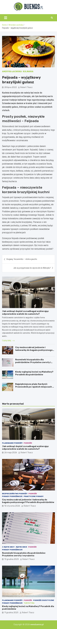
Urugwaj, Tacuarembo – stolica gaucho (21, 259)
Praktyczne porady (33, 496)
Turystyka (29, 603)
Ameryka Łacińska (12, 71)
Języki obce (21, 547)
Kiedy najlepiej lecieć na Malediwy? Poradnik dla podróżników (34, 373)
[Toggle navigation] (5, 17)
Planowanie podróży (12, 443)
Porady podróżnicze (12, 496)
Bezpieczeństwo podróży (14, 494)
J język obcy (8, 547)
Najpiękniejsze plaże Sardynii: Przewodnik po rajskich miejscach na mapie (35, 387)
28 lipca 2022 (10, 87)
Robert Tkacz (26, 87)
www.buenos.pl (37, 624)
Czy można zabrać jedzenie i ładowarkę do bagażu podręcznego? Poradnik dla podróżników (34, 350)
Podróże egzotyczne (43, 600)
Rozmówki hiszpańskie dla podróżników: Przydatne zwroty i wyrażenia (33, 362)
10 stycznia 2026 (12, 506)
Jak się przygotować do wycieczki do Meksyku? (32, 268)
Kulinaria (28, 71)
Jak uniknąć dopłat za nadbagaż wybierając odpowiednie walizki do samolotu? (25, 312)
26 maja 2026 (10, 452)
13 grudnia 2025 (11, 559)
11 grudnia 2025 (11, 612)
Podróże (28, 443)
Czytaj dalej (6, 340)
